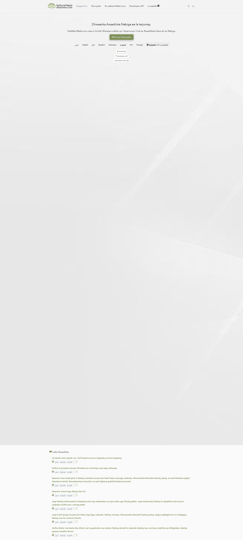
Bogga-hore (81, 6)
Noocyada (96, 6)
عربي (77, 44)
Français (139, 44)
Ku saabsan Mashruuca (115, 6)
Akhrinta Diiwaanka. (121, 37)
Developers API (136, 6)
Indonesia (112, 44)
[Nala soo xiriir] (193, 7)
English (85, 44)
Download (122, 51)
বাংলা (131, 44)
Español (101, 44)
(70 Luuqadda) (158, 45)
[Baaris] (188, 7)
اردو (93, 44)
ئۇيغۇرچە (123, 44)
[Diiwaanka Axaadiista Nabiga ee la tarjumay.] (60, 6)
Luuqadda (152, 6)
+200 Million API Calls (121, 60)
